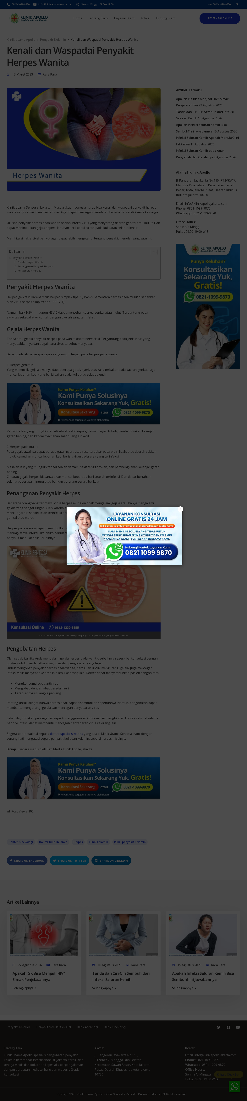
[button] (123, 550)
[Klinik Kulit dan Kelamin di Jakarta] (124, 536)
